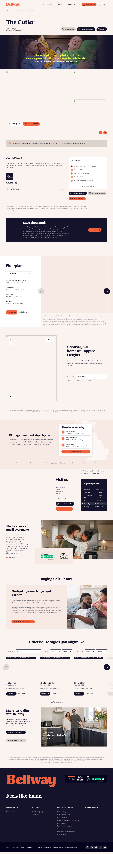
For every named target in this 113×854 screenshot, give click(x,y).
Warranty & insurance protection (68, 820)
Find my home (12, 807)
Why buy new (61, 823)
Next (107, 291)
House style (71, 376)
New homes (10, 812)
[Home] (7, 10)
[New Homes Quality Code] (87, 778)
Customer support (70, 4)
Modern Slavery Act (58, 847)
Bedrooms (80, 651)
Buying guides (61, 834)
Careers (23, 847)
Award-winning (62, 817)
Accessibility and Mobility (71, 847)
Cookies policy (47, 847)
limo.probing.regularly (91, 473)
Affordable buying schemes (66, 831)
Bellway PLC (30, 847)
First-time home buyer (64, 826)
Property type (10, 651)
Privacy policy (38, 847)
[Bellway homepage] (31, 787)
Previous (41, 291)
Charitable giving (37, 812)
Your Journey (61, 812)
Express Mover (62, 829)
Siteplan (49, 340)
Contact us (35, 814)
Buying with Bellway (48, 4)
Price (46, 651)
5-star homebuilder (63, 814)
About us (59, 4)
